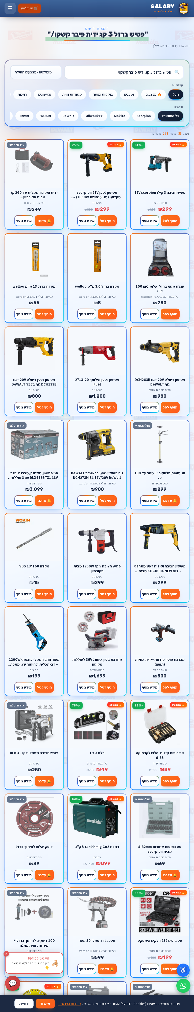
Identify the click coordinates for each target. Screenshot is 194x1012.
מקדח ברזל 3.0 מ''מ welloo (97, 286)
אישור (45, 1003)
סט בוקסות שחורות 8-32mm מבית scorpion (159, 848)
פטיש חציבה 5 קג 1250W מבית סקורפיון (97, 568)
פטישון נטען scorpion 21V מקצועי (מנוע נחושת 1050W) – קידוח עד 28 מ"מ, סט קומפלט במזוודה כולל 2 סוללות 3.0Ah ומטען (97, 194)
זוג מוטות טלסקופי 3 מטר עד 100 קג (159, 475)
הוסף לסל (170, 221)
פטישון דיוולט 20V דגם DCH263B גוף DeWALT (160, 381)
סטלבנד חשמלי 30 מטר (97, 940)
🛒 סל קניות (29, 8)
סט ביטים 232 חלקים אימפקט (160, 940)
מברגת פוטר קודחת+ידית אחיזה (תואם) (160, 661)
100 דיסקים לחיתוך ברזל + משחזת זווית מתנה (34, 942)
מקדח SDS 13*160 (34, 566)
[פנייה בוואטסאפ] (183, 986)
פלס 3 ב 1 (97, 753)
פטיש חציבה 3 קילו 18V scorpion (159, 192)
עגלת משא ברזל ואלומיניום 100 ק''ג (160, 288)
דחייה (24, 1003)
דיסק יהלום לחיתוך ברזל (34, 846)
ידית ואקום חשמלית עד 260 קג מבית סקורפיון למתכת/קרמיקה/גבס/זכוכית (34, 194)
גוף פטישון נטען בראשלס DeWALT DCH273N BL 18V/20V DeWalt (97, 475)
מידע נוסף (149, 220)
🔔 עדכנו (44, 221)
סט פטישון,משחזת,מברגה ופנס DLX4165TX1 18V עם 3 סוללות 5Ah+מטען (34, 475)
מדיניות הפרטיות (69, 1003)
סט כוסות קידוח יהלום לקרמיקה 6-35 (160, 755)
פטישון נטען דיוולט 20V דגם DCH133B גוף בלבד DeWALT (34, 381)
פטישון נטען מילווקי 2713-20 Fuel (97, 381)
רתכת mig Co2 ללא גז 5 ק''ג (97, 846)
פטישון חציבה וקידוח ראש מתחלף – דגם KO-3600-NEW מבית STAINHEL (159, 568)
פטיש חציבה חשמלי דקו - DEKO (34, 753)
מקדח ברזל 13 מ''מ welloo (34, 286)
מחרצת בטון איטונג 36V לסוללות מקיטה (97, 661)
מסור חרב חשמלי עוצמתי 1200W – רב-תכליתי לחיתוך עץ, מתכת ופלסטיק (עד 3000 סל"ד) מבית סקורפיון (34, 661)
